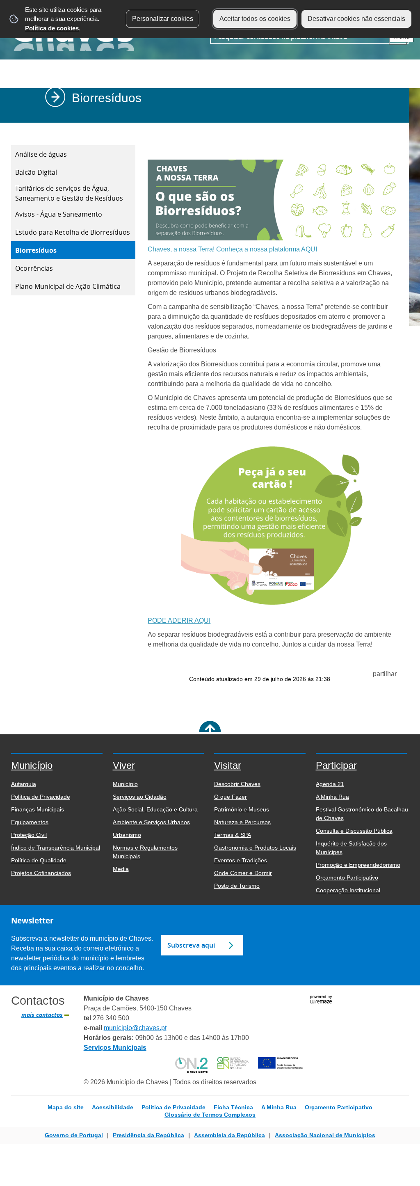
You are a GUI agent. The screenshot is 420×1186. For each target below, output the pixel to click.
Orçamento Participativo (338, 1107)
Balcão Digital (36, 172)
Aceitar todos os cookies (254, 18)
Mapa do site (66, 1107)
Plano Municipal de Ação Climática (68, 286)
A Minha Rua (279, 1107)
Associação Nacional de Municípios (325, 1135)
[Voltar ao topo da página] (210, 732)
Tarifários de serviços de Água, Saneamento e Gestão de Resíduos (69, 193)
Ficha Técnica (233, 1107)
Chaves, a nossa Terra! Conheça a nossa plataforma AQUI (232, 249)
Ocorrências (34, 268)
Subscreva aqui (191, 945)
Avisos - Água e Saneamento (58, 214)
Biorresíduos (36, 250)
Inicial (161, 128)
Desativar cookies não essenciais (356, 18)
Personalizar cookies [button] (162, 18)
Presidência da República (148, 1135)
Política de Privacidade (173, 1107)
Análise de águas (41, 154)
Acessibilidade (112, 1107)
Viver (181, 128)
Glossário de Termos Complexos (210, 1114)
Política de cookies (52, 28)
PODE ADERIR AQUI (179, 620)
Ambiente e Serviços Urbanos (232, 128)
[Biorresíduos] (272, 235)
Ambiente (289, 128)
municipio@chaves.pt (135, 1027)
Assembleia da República (229, 1135)
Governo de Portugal (74, 1135)
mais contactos (42, 1015)
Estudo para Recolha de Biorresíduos (72, 232)
